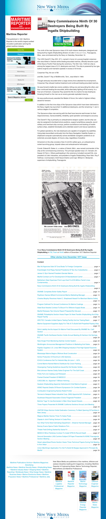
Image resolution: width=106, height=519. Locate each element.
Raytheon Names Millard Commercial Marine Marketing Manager (61, 295)
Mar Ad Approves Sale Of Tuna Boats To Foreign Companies (59, 266)
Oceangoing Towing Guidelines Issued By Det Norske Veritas (59, 367)
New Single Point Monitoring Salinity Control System (56, 341)
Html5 (61, 252)
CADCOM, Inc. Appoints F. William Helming (53, 380)
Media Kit (21, 80)
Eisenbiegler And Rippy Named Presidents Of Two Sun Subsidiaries (62, 270)
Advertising (20, 71)
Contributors (21, 67)
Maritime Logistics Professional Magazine (58, 485)
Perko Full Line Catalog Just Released (51, 374)
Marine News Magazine (95, 504)
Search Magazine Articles (17, 97)
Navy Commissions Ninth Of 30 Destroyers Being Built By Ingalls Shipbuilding (66, 286)
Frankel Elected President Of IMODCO (51, 377)
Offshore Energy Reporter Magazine (83, 506)
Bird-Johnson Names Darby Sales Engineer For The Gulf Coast (60, 370)
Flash (55, 252)
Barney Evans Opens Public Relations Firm (53, 426)
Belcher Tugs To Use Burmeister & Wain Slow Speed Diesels (59, 401)
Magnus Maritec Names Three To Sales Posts (54, 416)
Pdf (51, 252)
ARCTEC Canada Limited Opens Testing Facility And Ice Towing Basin (63, 320)
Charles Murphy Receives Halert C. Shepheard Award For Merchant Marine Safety (67, 298)
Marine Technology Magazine (83, 483)
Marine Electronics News (32, 474)
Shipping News (35, 469)
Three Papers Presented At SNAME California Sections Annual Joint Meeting (65, 404)
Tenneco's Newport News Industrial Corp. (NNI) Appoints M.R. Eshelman (64, 394)
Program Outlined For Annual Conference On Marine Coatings (60, 304)
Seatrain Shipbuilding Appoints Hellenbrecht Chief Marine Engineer (62, 384)
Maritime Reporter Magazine (71, 483)
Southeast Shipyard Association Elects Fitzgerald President (59, 397)
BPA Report (21, 84)
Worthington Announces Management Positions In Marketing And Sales (63, 344)
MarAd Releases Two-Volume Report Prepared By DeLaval (59, 311)
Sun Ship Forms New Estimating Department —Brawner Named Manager (64, 423)
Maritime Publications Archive (21, 462)
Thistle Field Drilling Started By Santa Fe (52, 429)
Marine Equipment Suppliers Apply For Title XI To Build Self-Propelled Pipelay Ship (68, 323)
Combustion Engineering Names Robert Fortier (54, 391)
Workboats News (22, 472)
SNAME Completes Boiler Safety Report (52, 291)
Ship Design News (37, 472)
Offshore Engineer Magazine (95, 483)
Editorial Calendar (21, 76)
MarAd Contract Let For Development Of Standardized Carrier (60, 276)
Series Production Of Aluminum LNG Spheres (54, 357)
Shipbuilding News (45, 467)
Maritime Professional (30, 477)
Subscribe (21, 50)
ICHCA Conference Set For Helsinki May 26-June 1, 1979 (58, 360)
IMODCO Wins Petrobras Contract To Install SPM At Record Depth (61, 433)
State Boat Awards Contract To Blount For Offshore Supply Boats (61, 307)
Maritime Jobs (45, 477)
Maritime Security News (27, 467)
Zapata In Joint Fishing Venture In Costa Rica (54, 419)
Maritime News (12, 467)
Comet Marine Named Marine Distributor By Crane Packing (59, 363)
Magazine (21, 54)
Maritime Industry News (19, 469)
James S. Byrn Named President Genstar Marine (55, 273)
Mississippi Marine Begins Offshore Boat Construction (57, 353)
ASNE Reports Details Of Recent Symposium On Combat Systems (61, 387)
